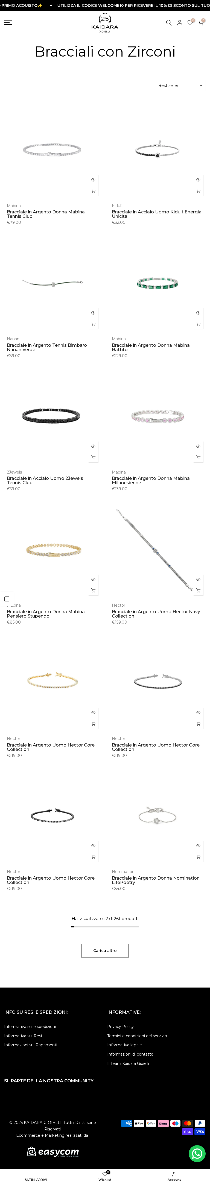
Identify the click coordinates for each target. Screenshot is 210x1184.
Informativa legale (124, 1044)
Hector (118, 605)
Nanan (13, 338)
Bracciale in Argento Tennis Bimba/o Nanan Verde (47, 347)
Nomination (123, 871)
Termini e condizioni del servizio (137, 1035)
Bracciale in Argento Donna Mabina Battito (151, 347)
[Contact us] (197, 1153)
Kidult (117, 205)
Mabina (14, 205)
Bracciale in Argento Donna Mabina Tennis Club (46, 214)
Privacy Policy (120, 1026)
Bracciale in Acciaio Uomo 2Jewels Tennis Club (45, 480)
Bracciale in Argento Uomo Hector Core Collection (51, 747)
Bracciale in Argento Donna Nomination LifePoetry (156, 880)
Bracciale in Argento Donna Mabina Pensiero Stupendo (46, 614)
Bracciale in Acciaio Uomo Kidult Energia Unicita (157, 214)
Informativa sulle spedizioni (30, 1026)
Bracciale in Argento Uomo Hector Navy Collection (156, 614)
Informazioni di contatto (130, 1054)
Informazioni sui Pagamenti (30, 1044)
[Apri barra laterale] (7, 599)
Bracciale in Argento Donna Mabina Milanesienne (151, 480)
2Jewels (14, 472)
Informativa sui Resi (23, 1035)
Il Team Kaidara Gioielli (128, 1063)
